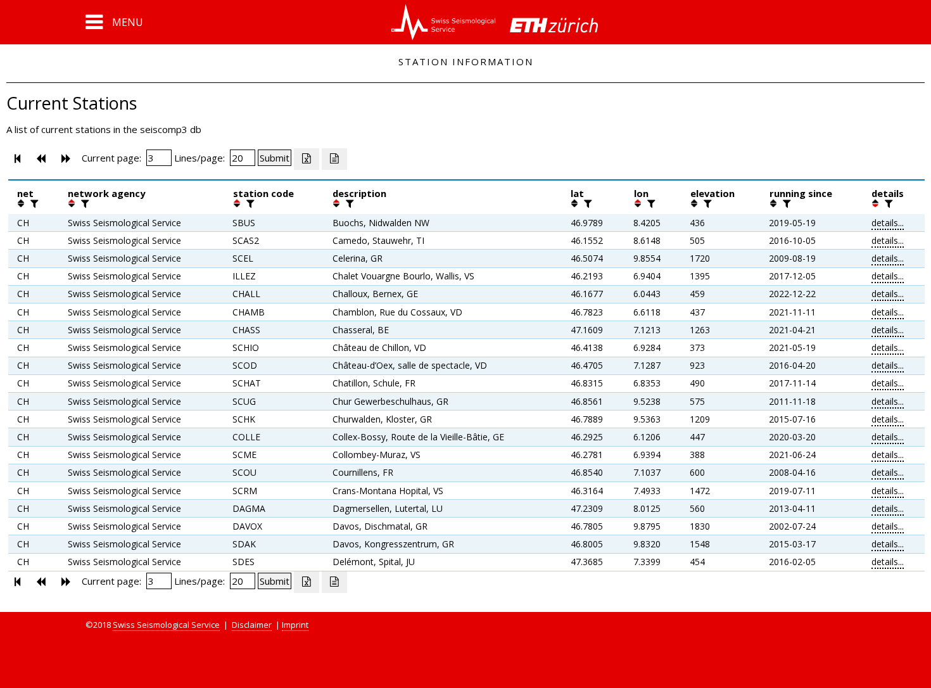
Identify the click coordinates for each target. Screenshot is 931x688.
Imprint (295, 624)
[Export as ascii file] (334, 159)
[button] (114, 22)
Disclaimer (252, 624)
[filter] (33, 203)
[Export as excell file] (306, 159)
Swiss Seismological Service (166, 624)
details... (887, 223)
